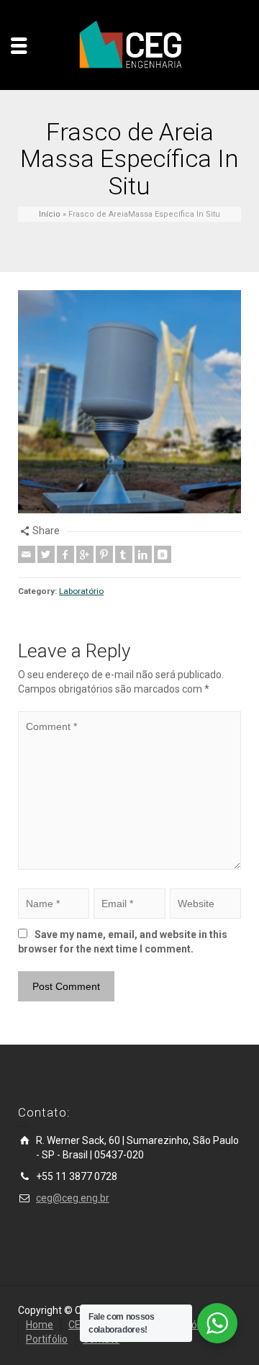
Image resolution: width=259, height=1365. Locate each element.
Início (49, 214)
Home (39, 1324)
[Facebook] (65, 554)
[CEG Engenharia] (129, 45)
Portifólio (47, 1339)
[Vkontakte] (162, 554)
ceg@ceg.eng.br (72, 1198)
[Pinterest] (104, 554)
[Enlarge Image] (129, 401)
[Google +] (85, 554)
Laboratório (81, 591)
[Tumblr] (123, 554)
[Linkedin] (143, 554)
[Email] (26, 554)
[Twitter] (46, 554)
